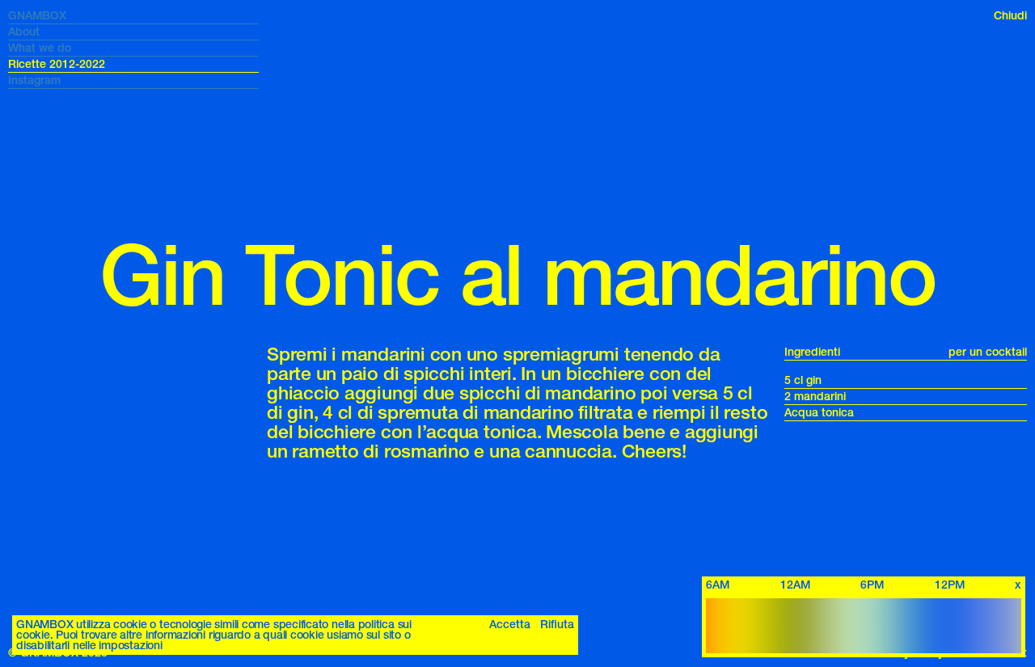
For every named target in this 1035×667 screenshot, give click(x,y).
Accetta (509, 624)
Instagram (34, 80)
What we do (39, 48)
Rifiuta (557, 624)
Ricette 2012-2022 (56, 64)
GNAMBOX (37, 16)
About (24, 32)
